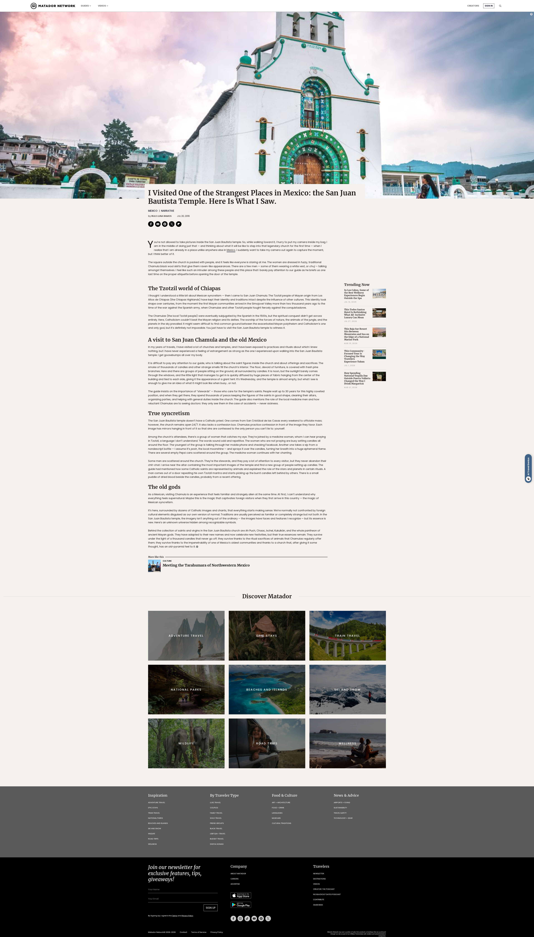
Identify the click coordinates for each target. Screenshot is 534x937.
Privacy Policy (283, 487)
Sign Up (295, 480)
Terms (271, 487)
